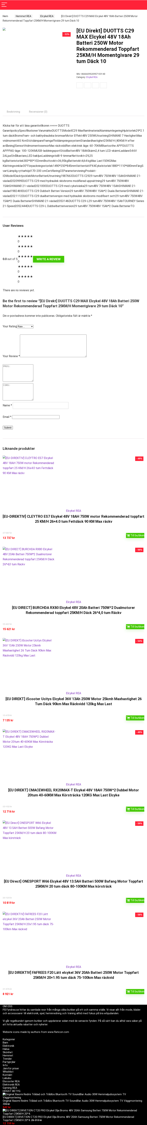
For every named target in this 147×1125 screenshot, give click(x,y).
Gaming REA (10, 1087)
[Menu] (4, 5)
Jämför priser (11, 1068)
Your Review (11, 356)
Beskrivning (13, 111)
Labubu (7, 1078)
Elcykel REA (46, 16)
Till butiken (137, 535)
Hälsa (6, 1049)
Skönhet (8, 1052)
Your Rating (10, 326)
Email (7, 417)
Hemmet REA (23, 16)
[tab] (13, 111)
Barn (5, 1042)
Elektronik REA (11, 1084)
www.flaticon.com (58, 1032)
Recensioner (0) (38, 111)
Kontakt (7, 1075)
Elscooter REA (11, 1081)
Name (7, 405)
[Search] (141, 5)
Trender (7, 1058)
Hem (5, 16)
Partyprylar (9, 1062)
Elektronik (8, 1045)
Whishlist (8, 1071)
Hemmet (8, 1055)
